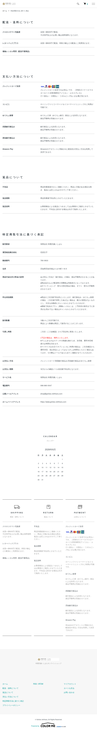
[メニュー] (93, 4)
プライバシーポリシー (11, 705)
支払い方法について (10, 696)
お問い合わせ (69, 692)
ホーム (5, 11)
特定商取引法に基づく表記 (13, 701)
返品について (8, 692)
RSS (35, 684)
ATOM (40, 684)
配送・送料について (10, 688)
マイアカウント (70, 684)
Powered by (35, 726)
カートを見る (69, 688)
